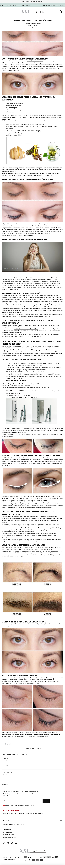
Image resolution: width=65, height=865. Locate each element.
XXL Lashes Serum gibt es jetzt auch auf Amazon (18, 434)
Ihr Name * (5, 758)
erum (41, 61)
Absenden (4, 784)
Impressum (6, 827)
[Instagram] (8, 843)
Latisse (15, 310)
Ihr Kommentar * (7, 772)
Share (33, 748)
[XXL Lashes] (32, 851)
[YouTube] (16, 843)
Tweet (27, 748)
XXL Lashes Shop (8, 436)
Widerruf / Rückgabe (9, 835)
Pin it (39, 748)
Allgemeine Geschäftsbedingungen (13, 824)
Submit (46, 801)
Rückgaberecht (7, 832)
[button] (4, 12)
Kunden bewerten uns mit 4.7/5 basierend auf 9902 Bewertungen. (23, 813)
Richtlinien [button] (6, 820)
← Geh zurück (6, 744)
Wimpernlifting (54, 681)
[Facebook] (12, 843)
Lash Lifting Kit (37, 624)
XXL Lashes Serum (56, 348)
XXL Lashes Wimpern (33, 61)
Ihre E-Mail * (6, 765)
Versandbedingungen (9, 837)
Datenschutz (7, 829)
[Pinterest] (4, 843)
